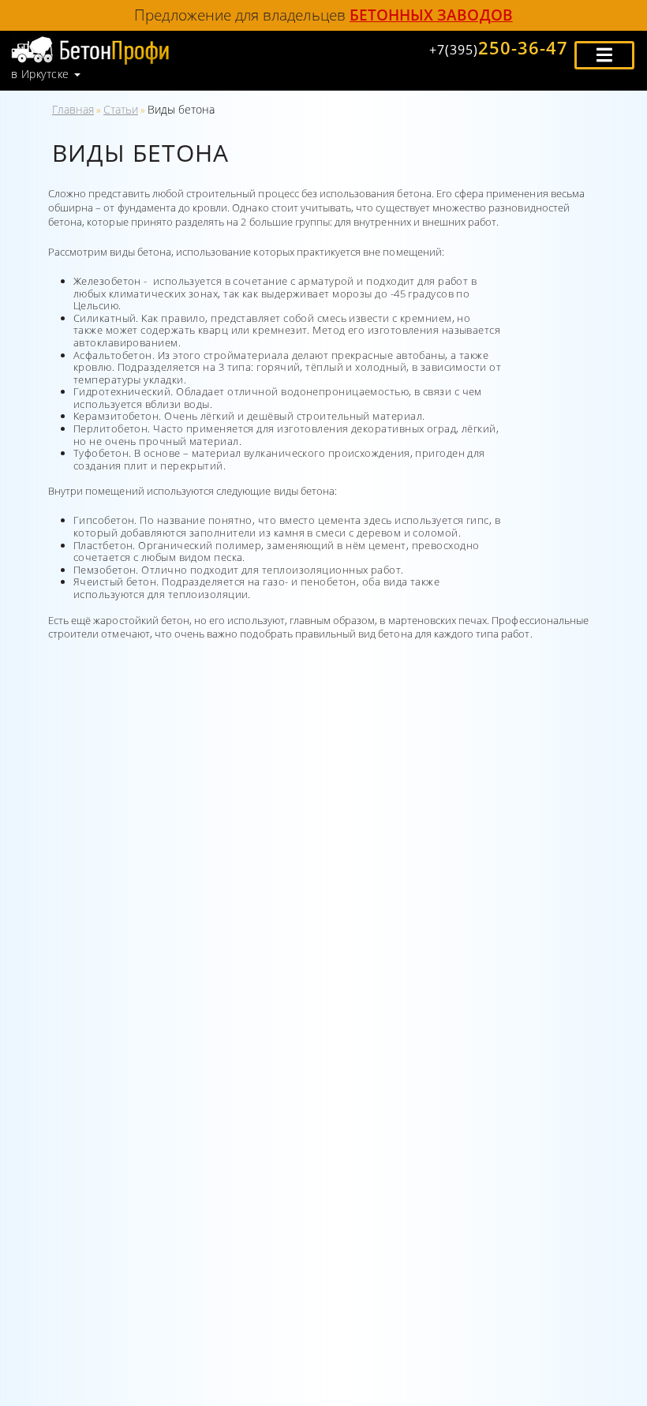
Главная (73, 109)
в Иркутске (40, 74)
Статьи (120, 109)
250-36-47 (498, 47)
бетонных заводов (431, 14)
